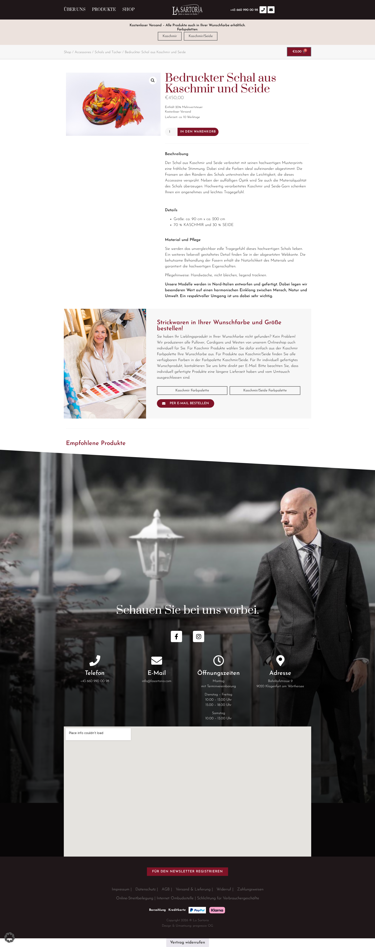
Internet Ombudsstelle (175, 898)
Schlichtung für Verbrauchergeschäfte (228, 898)
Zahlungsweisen (250, 889)
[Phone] (263, 9)
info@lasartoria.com (156, 681)
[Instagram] (198, 636)
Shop (128, 9)
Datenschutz (145, 889)
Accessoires (83, 52)
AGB (166, 889)
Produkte (104, 9)
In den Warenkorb (198, 131)
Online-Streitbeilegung (134, 898)
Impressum (120, 889)
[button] (153, 80)
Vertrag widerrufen (187, 943)
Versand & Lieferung (193, 889)
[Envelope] (271, 9)
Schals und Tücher (108, 52)
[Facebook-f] (176, 636)
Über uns (75, 9)
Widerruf (224, 889)
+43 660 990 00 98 (94, 681)
